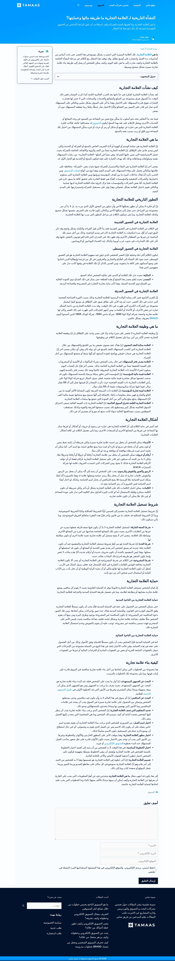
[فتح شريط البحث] (78, 5)
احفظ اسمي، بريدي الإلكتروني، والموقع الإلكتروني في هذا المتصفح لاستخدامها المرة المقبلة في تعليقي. (107, 869)
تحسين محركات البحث (118, 5)
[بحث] (23, 905)
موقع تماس (150, 5)
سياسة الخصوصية (52, 922)
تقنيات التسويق (72, 170)
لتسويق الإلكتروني (113, 743)
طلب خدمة (55, 927)
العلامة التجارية (144, 54)
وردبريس (88, 5)
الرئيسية (137, 5)
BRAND (153, 318)
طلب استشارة (54, 933)
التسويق (100, 5)
